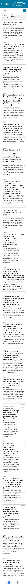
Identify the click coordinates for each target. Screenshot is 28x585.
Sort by (12, 14)
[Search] (24, 10)
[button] (7, 17)
